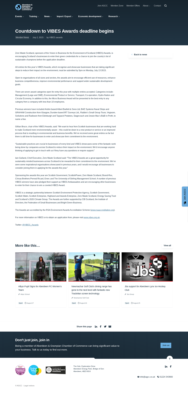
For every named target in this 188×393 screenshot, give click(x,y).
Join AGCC (102, 6)
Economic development (89, 16)
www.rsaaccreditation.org (102, 210)
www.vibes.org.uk (92, 217)
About (145, 6)
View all (167, 245)
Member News (22, 37)
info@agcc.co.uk (147, 377)
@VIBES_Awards (30, 225)
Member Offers (133, 6)
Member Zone (117, 6)
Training (33, 16)
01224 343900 (166, 377)
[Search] (165, 5)
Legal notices (29, 386)
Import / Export (64, 16)
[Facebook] (170, 366)
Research (113, 16)
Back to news (140, 54)
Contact (157, 6)
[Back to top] (170, 359)
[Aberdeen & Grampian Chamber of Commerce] (23, 7)
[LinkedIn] (166, 366)
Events (18, 16)
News (47, 16)
